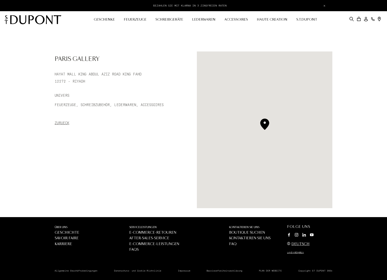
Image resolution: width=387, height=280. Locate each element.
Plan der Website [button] (270, 270)
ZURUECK (62, 123)
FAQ (232, 244)
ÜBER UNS (61, 227)
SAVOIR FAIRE (67, 238)
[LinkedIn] (304, 235)
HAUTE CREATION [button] (272, 19)
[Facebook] (289, 235)
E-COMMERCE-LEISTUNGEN (154, 244)
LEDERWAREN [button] (203, 19)
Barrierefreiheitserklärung (224, 270)
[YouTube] (312, 235)
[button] (351, 19)
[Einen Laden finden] (379, 19)
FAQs (134, 249)
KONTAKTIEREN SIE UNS (244, 227)
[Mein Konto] (366, 19)
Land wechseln (295, 253)
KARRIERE (63, 244)
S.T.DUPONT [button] (306, 19)
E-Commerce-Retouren (152, 232)
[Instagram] (296, 235)
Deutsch (300, 244)
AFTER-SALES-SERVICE (149, 238)
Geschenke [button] (104, 19)
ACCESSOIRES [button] (236, 19)
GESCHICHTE (67, 232)
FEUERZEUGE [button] (135, 19)
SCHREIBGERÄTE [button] (169, 19)
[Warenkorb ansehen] (359, 19)
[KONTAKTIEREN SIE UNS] (373, 19)
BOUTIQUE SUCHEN (247, 232)
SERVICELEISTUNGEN (143, 227)
